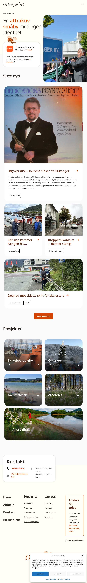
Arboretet (55, 395)
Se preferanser (75, 574)
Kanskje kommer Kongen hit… (20, 242)
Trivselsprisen (50, 512)
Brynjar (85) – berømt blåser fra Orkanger (39, 171)
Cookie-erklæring (50, 579)
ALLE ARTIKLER (43, 316)
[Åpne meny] (82, 4)
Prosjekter (31, 496)
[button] (83, 556)
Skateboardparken (20, 362)
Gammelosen (17, 395)
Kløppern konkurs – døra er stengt (61, 242)
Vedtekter (49, 517)
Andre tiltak (21, 429)
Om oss (50, 496)
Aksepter (40, 574)
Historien (48, 503)
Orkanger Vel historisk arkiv (74, 528)
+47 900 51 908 (18, 468)
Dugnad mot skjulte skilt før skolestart (36, 295)
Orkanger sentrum (55, 362)
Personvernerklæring (63, 579)
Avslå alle (58, 574)
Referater (48, 508)
